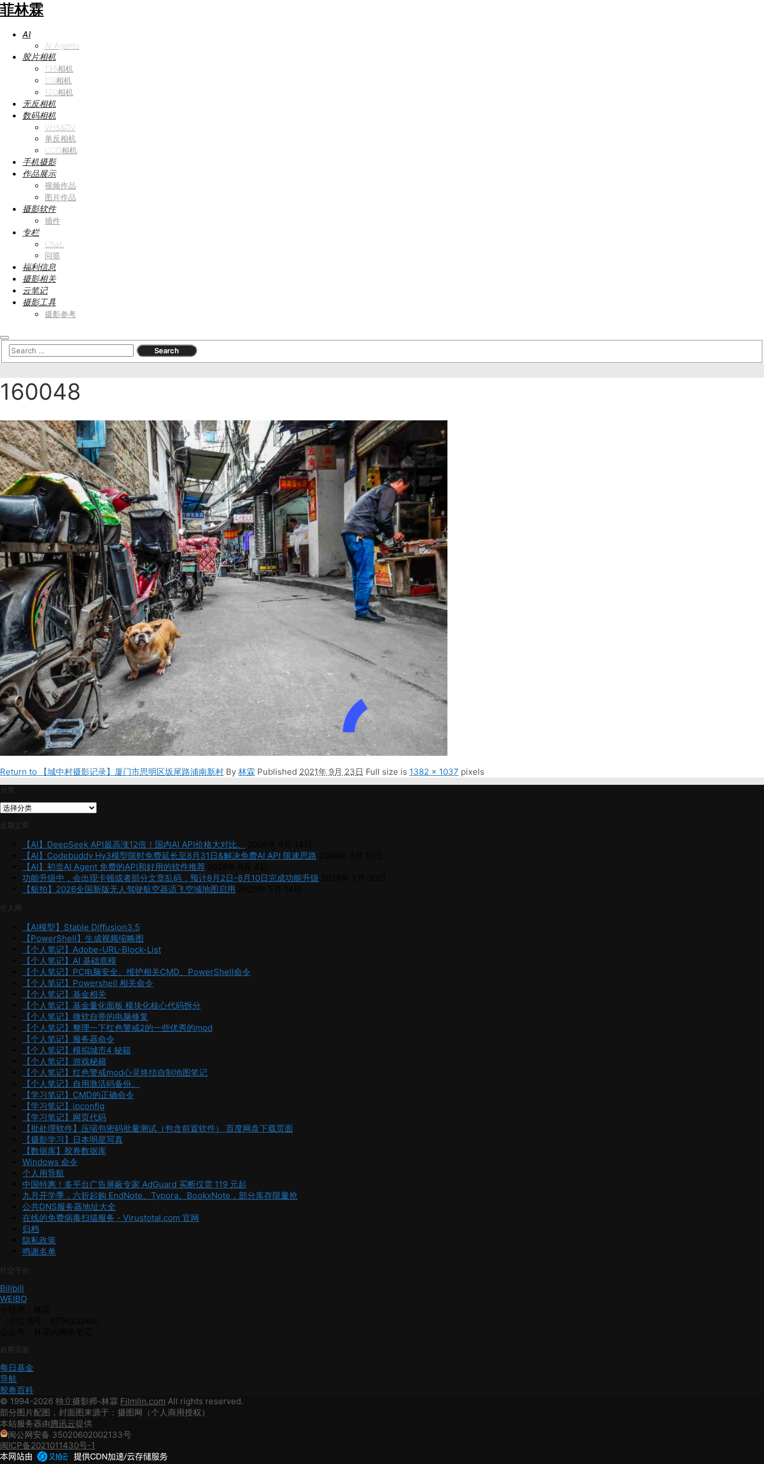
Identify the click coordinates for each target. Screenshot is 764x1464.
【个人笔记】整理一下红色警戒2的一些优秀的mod (117, 1027)
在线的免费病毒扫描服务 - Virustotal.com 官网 (110, 1217)
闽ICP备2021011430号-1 (47, 1445)
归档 (30, 1229)
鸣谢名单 (39, 1251)
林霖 (246, 771)
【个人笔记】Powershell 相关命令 (87, 983)
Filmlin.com (143, 1401)
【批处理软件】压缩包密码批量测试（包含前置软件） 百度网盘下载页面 (157, 1128)
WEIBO (13, 1299)
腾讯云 (63, 1423)
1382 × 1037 (434, 771)
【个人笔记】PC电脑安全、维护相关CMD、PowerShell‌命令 (136, 971)
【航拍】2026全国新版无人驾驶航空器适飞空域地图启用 (128, 889)
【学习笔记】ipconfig (63, 1106)
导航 (8, 1378)
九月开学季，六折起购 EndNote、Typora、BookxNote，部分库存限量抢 (160, 1195)
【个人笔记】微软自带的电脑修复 (85, 1016)
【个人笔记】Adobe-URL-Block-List (91, 949)
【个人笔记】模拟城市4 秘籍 (76, 1050)
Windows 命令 (50, 1162)
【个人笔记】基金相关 (64, 994)
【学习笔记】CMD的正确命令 (78, 1094)
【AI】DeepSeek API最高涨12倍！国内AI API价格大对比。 (134, 844)
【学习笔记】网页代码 (64, 1117)
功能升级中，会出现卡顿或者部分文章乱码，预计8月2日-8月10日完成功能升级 (170, 878)
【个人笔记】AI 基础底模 (69, 960)
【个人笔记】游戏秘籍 (64, 1061)
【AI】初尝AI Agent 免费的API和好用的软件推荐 (113, 866)
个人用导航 (43, 1173)
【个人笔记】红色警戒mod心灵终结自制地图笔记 (114, 1072)
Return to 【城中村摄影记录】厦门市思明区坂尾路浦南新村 (112, 771)
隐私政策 (39, 1240)
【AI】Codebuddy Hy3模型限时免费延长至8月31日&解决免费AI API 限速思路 (169, 855)
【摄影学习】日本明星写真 (72, 1139)
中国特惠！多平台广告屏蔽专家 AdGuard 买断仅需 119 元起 (134, 1184)
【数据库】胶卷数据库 (64, 1150)
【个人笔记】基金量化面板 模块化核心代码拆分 (111, 1005)
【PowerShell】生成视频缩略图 (83, 938)
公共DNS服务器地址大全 (69, 1206)
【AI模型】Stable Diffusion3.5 (81, 927)
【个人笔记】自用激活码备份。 (81, 1083)
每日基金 (17, 1367)
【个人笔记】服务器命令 (68, 1039)
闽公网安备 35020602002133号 (69, 1434)
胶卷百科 (17, 1390)
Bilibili (12, 1288)
